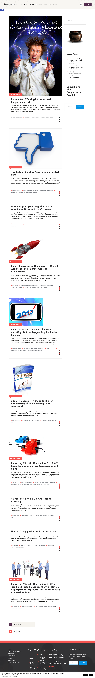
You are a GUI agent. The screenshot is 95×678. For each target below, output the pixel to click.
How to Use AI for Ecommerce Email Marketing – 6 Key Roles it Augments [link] (76, 67)
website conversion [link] (30, 287)
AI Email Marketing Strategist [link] (42, 662)
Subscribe (79, 106)
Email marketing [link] (27, 190)
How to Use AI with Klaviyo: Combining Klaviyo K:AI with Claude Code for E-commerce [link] (76, 61)
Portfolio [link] (32, 4)
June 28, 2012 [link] (15, 515)
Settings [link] (85, 674)
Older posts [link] (17, 624)
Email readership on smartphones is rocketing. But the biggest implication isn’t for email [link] (35, 332)
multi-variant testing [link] (30, 484)
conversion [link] (41, 224)
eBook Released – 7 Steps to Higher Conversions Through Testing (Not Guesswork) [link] (32, 403)
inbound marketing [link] (40, 117)
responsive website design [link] (35, 350)
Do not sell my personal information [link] (10, 676)
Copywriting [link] (38, 223)
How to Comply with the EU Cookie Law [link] (33, 531)
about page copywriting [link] (31, 224)
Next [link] (19, 631)
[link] (10, 4)
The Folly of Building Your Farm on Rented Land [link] (35, 173)
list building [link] (33, 192)
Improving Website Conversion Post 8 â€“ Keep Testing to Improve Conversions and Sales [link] (34, 465)
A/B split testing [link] (39, 482)
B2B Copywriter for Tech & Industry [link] (42, 656)
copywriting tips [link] (39, 606)
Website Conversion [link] (16, 117)
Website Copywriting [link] (16, 224)
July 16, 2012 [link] (15, 482)
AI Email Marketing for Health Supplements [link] (74, 76)
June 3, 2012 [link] (15, 545)
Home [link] (21, 4)
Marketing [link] (50, 115)
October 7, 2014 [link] (16, 223)
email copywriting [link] (16, 192)
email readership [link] (22, 350)
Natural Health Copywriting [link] (33, 667)
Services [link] (26, 4)
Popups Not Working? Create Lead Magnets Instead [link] (31, 100)
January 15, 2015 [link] (16, 190)
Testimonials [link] (39, 4)
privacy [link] (13, 547)
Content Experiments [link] (49, 482)
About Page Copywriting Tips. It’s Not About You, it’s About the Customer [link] (32, 208)
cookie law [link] (50, 545)
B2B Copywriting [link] (27, 223)
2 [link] (14, 631)
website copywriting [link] (41, 287)
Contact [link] (55, 4)
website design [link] (20, 547)
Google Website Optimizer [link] (18, 484)
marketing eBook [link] (46, 420)
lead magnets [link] (49, 117)
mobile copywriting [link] (36, 285)
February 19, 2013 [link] (16, 348)
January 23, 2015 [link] (16, 115)
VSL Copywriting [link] (43, 668)
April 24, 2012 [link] (15, 606)
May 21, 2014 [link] (15, 285)
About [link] (45, 4)
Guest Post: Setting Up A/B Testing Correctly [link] (31, 500)
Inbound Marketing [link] (42, 115)
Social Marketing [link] (37, 190)
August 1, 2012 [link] (16, 420)
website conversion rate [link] (43, 484)
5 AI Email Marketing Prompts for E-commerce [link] (75, 72)
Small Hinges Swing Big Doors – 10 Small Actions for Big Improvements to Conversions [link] (35, 268)
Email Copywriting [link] (33, 663)
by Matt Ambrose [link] (15, 94)
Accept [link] (91, 674)
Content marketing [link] (32, 115)
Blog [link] (50, 4)
